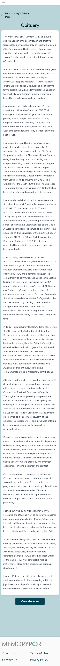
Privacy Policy (39, 660)
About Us (8, 653)
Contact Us (9, 660)
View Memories (30, 601)
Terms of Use (39, 653)
